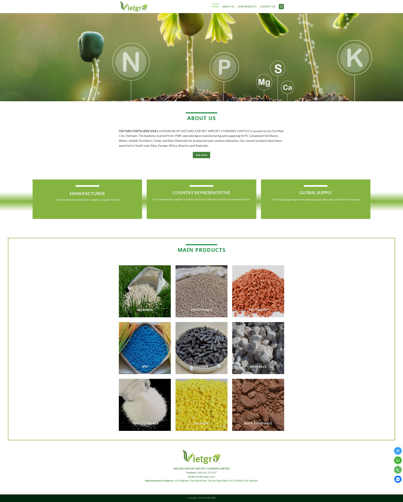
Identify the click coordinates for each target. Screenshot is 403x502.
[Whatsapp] (397, 460)
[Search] (281, 6)
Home (215, 6)
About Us (228, 6)
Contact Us (267, 6)
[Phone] (397, 469)
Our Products (247, 6)
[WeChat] (397, 480)
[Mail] (397, 450)
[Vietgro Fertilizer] (134, 6)
